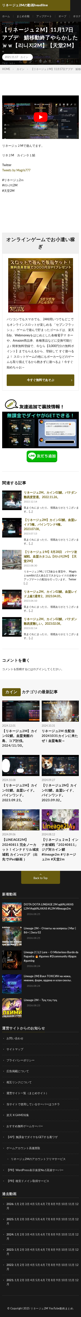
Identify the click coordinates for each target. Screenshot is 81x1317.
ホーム (6, 16)
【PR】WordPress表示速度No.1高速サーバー (35, 1170)
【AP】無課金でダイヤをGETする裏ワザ (32, 1137)
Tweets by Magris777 (16, 170)
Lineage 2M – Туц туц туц (40, 1000)
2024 (9, 1234)
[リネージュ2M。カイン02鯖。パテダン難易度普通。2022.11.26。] (12, 500)
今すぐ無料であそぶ (40, 380)
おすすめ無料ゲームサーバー (24, 1126)
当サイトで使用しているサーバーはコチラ (33, 1104)
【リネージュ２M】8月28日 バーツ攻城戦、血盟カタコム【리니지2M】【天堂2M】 (50, 557)
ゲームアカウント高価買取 (23, 1148)
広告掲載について (17, 1071)
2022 (9, 1265)
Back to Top (40, 878)
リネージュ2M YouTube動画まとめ (51, 1308)
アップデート (44, 16)
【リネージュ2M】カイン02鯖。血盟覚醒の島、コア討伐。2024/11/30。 (20, 738)
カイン (24, 57)
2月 (22, 1204)
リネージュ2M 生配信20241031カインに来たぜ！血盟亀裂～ (60, 736)
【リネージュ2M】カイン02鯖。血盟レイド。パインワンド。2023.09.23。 (20, 793)
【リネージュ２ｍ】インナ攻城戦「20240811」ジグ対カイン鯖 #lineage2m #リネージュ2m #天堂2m (60, 849)
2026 (9, 1204)
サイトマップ (14, 1049)
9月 (58, 1219)
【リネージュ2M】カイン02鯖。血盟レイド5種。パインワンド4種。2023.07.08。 (50, 525)
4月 (32, 1204)
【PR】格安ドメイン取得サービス (27, 1181)
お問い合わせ (14, 1038)
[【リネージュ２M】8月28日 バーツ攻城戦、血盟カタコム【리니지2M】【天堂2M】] (12, 559)
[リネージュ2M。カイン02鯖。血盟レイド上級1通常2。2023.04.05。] (12, 599)
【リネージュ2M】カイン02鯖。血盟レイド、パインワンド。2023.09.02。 (59, 793)
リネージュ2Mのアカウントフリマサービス (38, 1159)
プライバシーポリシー (20, 1060)
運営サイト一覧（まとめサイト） (27, 1093)
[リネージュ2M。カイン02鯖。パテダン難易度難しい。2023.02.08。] (12, 627)
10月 (64, 1219)
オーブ (62, 16)
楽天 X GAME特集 (17, 1115)
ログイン (38, 669)
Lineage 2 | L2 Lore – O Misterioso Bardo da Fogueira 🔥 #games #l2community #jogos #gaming (51, 956)
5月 (37, 1204)
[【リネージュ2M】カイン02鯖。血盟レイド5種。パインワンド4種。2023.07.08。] (12, 527)
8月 (53, 1204)
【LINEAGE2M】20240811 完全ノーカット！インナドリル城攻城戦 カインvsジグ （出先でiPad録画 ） (20, 849)
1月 (17, 1204)
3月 (27, 1204)
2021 (9, 1280)
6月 (43, 1204)
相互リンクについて (19, 1082)
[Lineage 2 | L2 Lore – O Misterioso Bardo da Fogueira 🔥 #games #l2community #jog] (12, 960)
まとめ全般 (23, 16)
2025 (9, 1219)
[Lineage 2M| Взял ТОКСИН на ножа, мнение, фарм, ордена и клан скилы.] (12, 984)
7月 (48, 1204)
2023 (9, 1250)
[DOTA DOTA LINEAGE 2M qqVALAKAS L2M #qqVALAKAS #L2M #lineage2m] (12, 912)
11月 (71, 1219)
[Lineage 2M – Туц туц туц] (12, 1008)
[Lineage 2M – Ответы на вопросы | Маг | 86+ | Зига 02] (12, 936)
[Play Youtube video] (40, 117)
